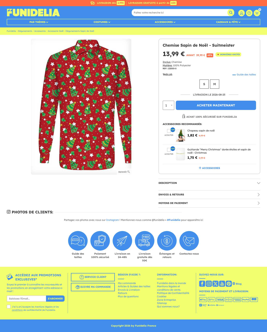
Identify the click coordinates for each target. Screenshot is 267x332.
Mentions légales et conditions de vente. (169, 288)
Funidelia (11, 31)
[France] (202, 284)
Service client (95, 276)
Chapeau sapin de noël (201, 130)
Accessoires (164, 22)
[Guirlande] (180, 154)
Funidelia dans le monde (171, 283)
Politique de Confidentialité (173, 293)
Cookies (161, 296)
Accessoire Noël (56, 31)
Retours (122, 293)
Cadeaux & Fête (227, 22)
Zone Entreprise (166, 299)
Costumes (101, 22)
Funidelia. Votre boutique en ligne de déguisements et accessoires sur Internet (33, 12)
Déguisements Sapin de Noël (80, 31)
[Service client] (249, 13)
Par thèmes (37, 22)
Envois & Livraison (129, 289)
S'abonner (55, 298)
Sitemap (162, 303)
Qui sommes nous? (168, 306)
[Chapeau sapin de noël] (180, 135)
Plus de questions (128, 296)
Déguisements (25, 31)
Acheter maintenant (216, 105)
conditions (17, 310)
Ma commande (127, 283)
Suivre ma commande (95, 286)
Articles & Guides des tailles (134, 286)
